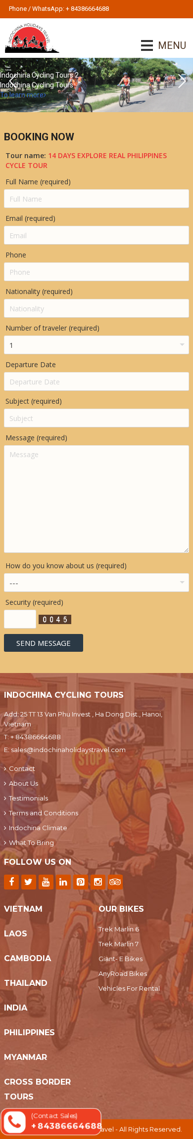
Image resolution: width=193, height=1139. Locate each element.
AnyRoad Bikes (122, 973)
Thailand (26, 983)
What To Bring (31, 842)
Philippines (29, 1032)
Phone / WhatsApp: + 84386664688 (59, 8)
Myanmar (25, 1057)
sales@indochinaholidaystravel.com (68, 750)
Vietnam (23, 909)
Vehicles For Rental (129, 988)
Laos (15, 933)
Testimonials (28, 798)
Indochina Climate (38, 828)
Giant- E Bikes (120, 959)
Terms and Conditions (43, 813)
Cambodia (27, 958)
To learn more (22, 95)
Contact (22, 768)
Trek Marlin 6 (118, 929)
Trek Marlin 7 (118, 944)
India (15, 1007)
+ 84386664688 (35, 737)
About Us (23, 783)
